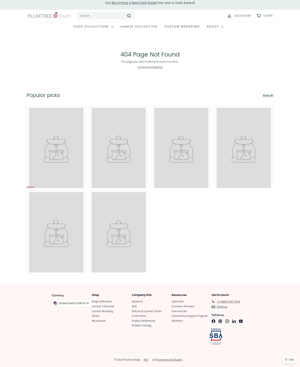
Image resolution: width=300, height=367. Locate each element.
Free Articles (179, 311)
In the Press (139, 315)
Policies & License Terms (147, 311)
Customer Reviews (183, 306)
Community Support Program (190, 315)
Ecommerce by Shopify (169, 359)
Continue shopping (150, 67)
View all (268, 95)
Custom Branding (182, 26)
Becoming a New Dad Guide (134, 3)
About (213, 26)
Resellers (177, 320)
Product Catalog (141, 325)
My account (99, 320)
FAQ (134, 306)
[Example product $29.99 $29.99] (118, 146)
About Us (137, 301)
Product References (144, 320)
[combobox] (105, 15)
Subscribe (178, 301)
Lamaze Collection (139, 26)
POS (146, 359)
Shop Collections (91, 26)
